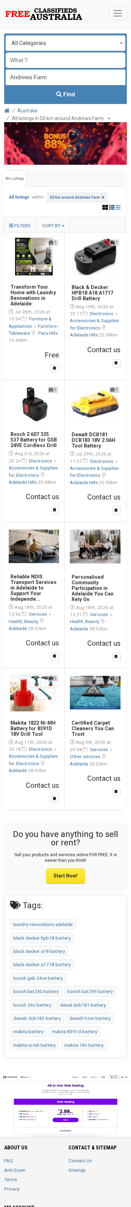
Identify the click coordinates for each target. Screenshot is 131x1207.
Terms (10, 1179)
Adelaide (18, 628)
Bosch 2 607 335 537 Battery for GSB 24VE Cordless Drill (33, 439)
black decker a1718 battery (42, 964)
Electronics (102, 313)
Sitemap (77, 1170)
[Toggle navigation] (118, 13)
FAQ (8, 1160)
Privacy (12, 1189)
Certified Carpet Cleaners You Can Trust (93, 728)
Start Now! (65, 876)
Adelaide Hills (84, 335)
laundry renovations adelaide (43, 924)
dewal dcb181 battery (83, 1005)
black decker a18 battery (39, 951)
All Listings (15, 178)
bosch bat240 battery (36, 991)
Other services (85, 756)
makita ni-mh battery (34, 1045)
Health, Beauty (24, 621)
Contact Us (80, 1160)
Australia (27, 110)
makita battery (28, 1031)
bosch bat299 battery (90, 991)
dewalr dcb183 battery (37, 1018)
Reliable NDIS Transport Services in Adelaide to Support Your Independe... (33, 588)
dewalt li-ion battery (90, 1018)
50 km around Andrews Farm (75, 197)
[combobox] (65, 43)
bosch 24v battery (32, 1005)
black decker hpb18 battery (42, 938)
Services (38, 614)
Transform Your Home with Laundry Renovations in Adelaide (33, 295)
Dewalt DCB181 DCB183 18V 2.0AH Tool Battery (93, 440)
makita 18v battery (83, 1045)
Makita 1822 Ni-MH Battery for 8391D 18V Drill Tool (33, 728)
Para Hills (48, 333)
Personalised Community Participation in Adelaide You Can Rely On (93, 588)
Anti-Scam (15, 1170)
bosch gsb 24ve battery (38, 978)
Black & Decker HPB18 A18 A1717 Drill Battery (92, 292)
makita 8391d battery (74, 1031)
